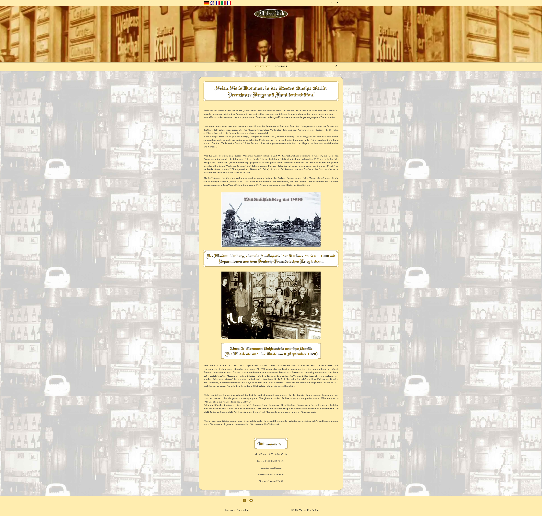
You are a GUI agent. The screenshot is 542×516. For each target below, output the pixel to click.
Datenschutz (243, 510)
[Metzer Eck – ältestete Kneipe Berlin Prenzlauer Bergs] (271, 14)
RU (229, 3)
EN (212, 3)
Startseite (262, 67)
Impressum (230, 510)
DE (206, 3)
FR (218, 3)
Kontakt (281, 67)
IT (223, 3)
